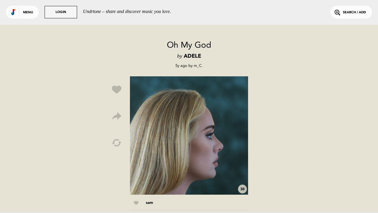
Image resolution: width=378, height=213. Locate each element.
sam (149, 203)
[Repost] (116, 143)
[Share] (116, 116)
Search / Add (354, 12)
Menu (28, 12)
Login (61, 12)
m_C (198, 65)
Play (189, 135)
